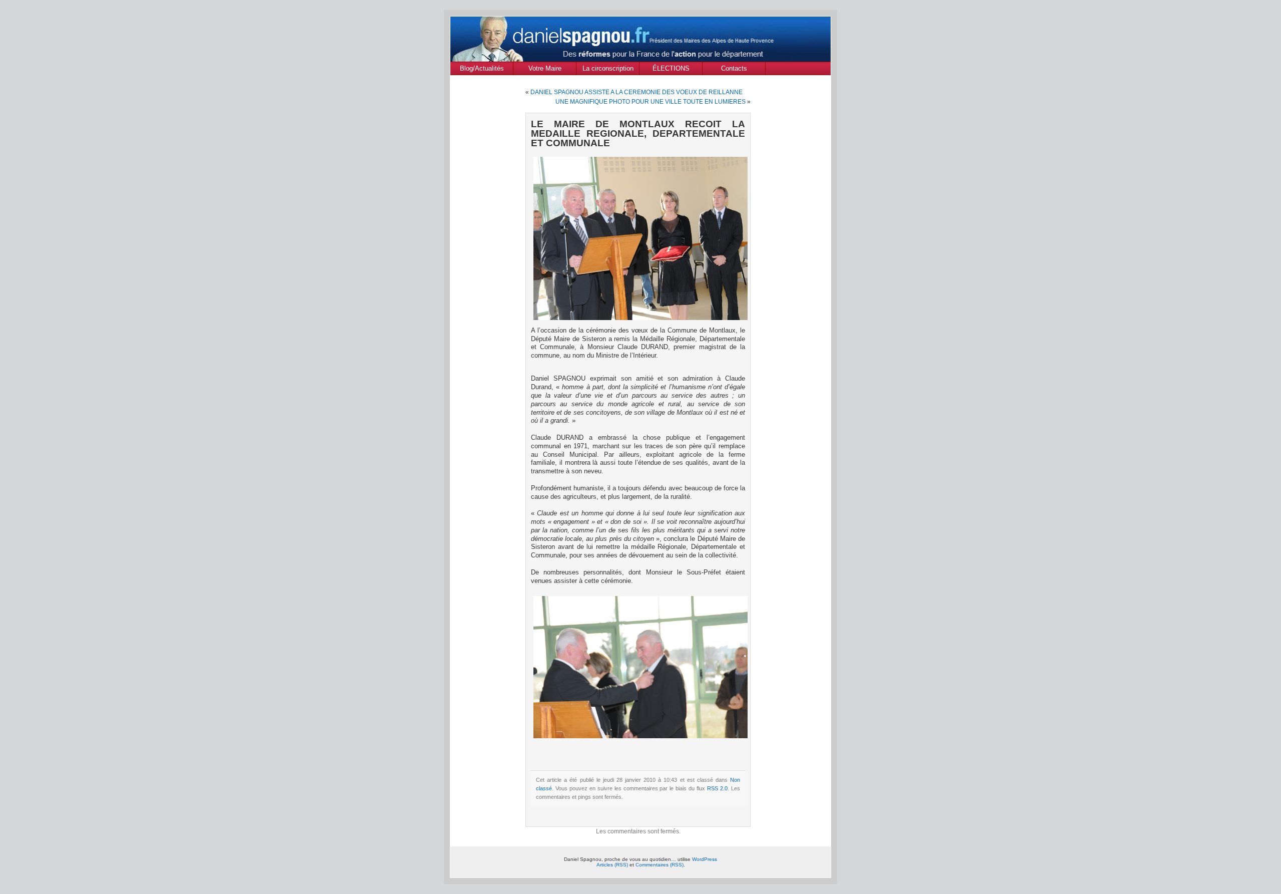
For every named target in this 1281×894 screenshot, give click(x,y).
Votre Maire (544, 68)
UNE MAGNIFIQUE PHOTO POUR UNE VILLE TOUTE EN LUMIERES (650, 101)
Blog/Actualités (482, 68)
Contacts (734, 68)
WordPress (704, 859)
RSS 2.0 (717, 788)
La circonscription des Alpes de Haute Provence (607, 70)
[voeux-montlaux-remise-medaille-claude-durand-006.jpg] (640, 736)
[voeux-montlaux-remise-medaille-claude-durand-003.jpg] (640, 318)
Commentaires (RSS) (659, 864)
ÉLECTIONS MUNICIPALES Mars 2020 (670, 70)
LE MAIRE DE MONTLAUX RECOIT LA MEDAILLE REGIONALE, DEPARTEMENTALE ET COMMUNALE (638, 133)
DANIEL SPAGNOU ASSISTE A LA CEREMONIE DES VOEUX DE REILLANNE (636, 92)
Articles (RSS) (612, 864)
